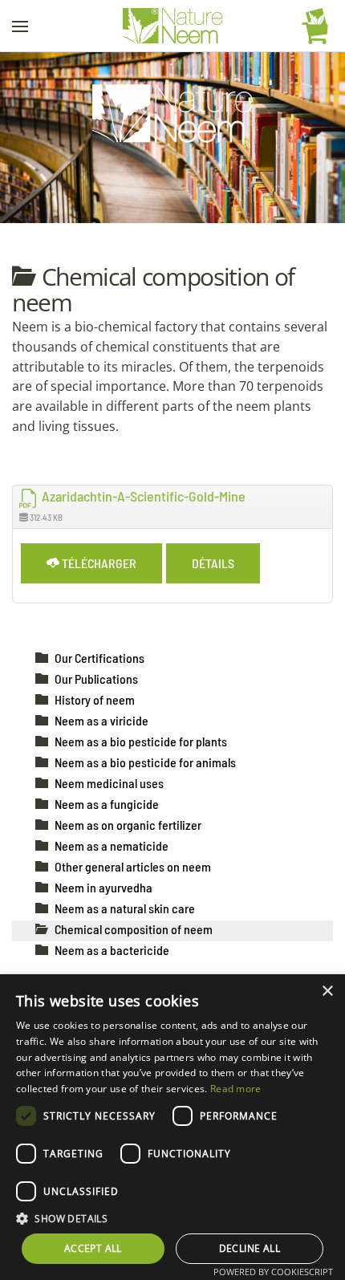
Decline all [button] (249, 1248)
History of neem (95, 699)
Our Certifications (99, 657)
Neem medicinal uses (109, 782)
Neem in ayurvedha (103, 887)
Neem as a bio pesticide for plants (141, 741)
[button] (20, 26)
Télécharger (97, 563)
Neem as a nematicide (111, 845)
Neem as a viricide (101, 720)
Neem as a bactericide (112, 949)
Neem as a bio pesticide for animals (145, 762)
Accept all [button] (93, 1248)
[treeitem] (99, 657)
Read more (236, 1088)
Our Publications (96, 678)
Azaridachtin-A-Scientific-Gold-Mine (142, 496)
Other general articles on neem (133, 866)
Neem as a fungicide (107, 803)
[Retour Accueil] (173, 26)
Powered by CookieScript (273, 1272)
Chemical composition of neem (134, 929)
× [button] (327, 991)
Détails (213, 563)
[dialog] (172, 1127)
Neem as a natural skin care (125, 908)
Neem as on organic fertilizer (128, 824)
